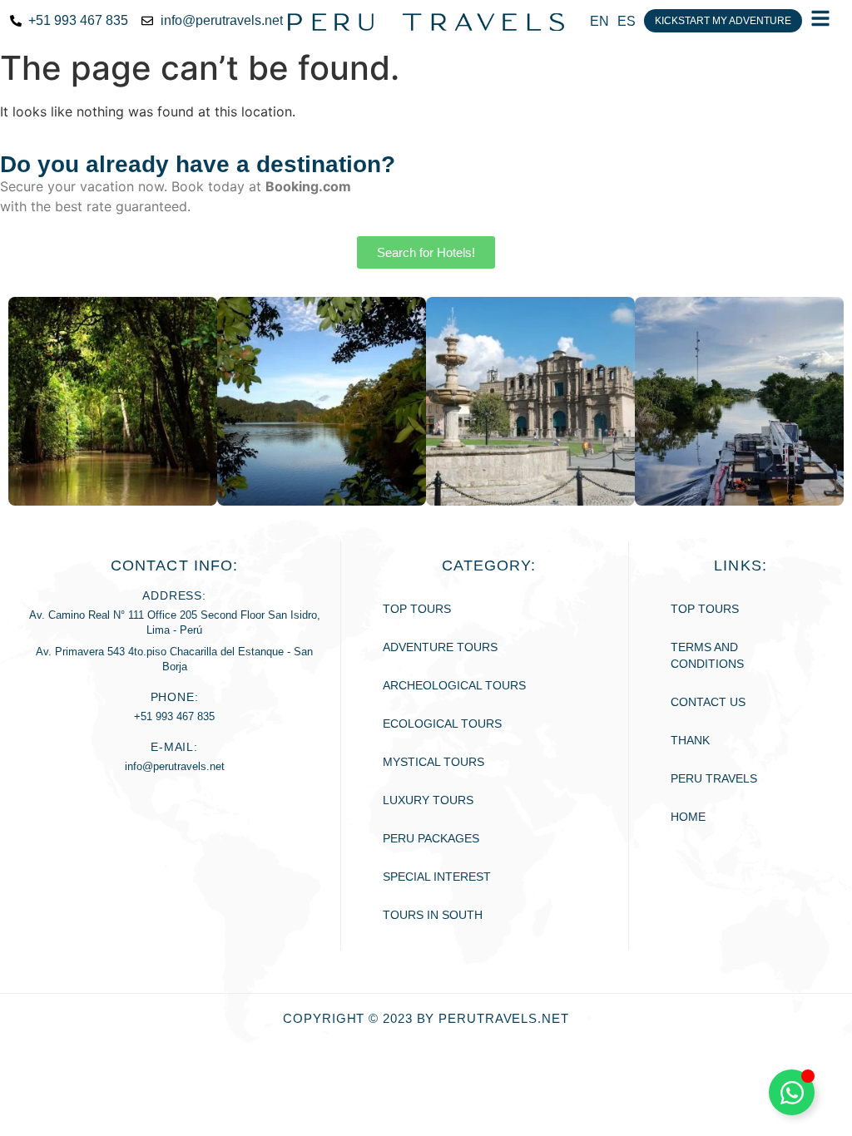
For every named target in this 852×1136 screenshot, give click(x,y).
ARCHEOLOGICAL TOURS (454, 685)
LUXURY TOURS (428, 800)
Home (688, 816)
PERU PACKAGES (431, 838)
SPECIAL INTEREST (437, 876)
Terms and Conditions (707, 655)
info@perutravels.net (175, 766)
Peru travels (714, 778)
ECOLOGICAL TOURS (442, 723)
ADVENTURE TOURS (440, 647)
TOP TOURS (705, 608)
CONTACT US (708, 702)
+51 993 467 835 (174, 716)
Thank (690, 740)
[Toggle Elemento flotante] (792, 1092)
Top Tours (417, 608)
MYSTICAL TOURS (433, 761)
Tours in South (433, 914)
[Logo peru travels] (425, 21)
